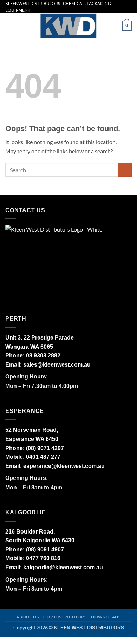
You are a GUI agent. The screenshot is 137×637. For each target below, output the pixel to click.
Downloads (106, 616)
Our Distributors (65, 616)
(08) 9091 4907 (45, 549)
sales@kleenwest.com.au (57, 365)
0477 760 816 (43, 558)
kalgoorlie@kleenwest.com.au (63, 567)
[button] (9, 25)
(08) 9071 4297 (45, 448)
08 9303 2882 (43, 355)
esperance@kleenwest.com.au (64, 466)
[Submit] (125, 170)
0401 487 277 (43, 457)
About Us (27, 616)
